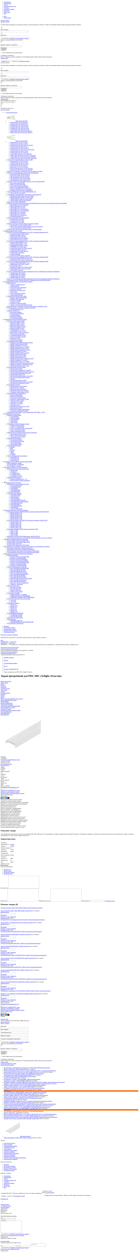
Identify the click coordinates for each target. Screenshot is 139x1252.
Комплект (3, 703)
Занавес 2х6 (13, 610)
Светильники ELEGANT (17, 441)
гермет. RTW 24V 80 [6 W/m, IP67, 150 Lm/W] (22, 155)
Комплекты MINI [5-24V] (17, 328)
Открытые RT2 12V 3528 (17, 222)
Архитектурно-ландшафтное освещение (15, 1157)
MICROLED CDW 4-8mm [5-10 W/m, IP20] (22, 196)
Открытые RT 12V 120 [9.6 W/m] (19, 125)
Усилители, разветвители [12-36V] (19, 392)
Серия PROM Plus (15, 490)
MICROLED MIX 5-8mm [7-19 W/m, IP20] (21, 197)
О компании (7, 2)
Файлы (3, 713)
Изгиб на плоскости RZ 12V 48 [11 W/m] (21, 168)
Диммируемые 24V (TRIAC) (18, 274)
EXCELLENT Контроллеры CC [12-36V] (21, 382)
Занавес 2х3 (13, 609)
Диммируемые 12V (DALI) (17, 276)
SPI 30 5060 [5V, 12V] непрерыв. (19, 209)
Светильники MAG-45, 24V (18, 434)
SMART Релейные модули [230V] (19, 348)
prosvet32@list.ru (49, 1192)
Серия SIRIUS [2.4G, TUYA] (18, 331)
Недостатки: (4, 901)
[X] (8, 798)
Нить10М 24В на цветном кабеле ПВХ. (21, 578)
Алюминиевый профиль (10, 1146)
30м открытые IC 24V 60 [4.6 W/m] (19, 177)
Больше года (7, 869)
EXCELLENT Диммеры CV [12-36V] (20, 370)
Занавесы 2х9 (14, 612)
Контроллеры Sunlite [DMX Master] (20, 409)
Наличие (3, 712)
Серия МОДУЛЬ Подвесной (18, 500)
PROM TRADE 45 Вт (16, 516)
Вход (5, 16)
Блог (5, 13)
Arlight (2, 767)
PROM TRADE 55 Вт (16, 517)
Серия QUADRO (15, 418)
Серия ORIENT (14, 419)
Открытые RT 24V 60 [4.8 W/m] (19, 123)
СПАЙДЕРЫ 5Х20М (16, 616)
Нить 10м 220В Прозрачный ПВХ (19, 568)
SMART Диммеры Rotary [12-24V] (19, 352)
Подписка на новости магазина (9, 634)
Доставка (6, 7)
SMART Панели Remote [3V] (18, 357)
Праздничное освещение (10, 1159)
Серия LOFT (13, 421)
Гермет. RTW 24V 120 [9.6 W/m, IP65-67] (21, 132)
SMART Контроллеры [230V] (18, 354)
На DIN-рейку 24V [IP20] (17, 252)
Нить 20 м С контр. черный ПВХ (19, 583)
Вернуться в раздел (6, 698)
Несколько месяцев (9, 872)
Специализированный (16, 294)
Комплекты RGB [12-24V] (17, 325)
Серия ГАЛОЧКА (15, 498)
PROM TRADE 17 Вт (16, 513)
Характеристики (5, 706)
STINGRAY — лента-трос (8, 643)
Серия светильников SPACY (8, 653)
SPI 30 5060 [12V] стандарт (17, 207)
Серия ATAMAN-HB (16, 485)
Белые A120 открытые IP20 (17, 184)
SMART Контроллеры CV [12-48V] (20, 361)
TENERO (13, 454)
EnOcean (12, 379)
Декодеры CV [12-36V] (16, 403)
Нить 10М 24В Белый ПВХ (17, 575)
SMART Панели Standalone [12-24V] (20, 350)
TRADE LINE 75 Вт (15, 527)
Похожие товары (5, 710)
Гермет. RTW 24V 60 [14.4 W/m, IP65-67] (21, 170)
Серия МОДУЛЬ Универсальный (19, 501)
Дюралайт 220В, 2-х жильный (18, 594)
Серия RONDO (14, 416)
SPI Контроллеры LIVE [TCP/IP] (19, 390)
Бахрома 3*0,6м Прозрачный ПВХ (19, 556)
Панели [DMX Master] (16, 395)
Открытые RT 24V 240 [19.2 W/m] (19, 129)
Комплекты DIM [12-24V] (17, 322)
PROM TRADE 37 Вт (16, 514)
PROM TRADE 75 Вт (16, 519)
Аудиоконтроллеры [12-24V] (18, 335)
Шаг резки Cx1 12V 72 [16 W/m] (19, 167)
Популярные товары (9, 627)
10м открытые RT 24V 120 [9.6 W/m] (20, 178)
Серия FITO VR (14, 458)
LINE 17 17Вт (14, 530)
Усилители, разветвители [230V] (19, 411)
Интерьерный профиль (16, 318)
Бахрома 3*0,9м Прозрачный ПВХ (19, 562)
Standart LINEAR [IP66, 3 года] (18, 242)
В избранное (4, 918)
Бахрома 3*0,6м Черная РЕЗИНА (19, 561)
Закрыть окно (4, 58)
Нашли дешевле (15, 792)
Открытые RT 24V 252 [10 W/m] (19, 152)
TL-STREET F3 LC (15, 474)
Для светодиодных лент (16, 309)
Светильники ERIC (15, 442)
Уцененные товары (9, 632)
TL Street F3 (13, 471)
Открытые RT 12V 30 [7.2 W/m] (19, 161)
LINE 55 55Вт (14, 535)
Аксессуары (4, 707)
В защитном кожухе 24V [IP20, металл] (21, 248)
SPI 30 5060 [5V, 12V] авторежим (19, 204)
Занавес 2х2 (13, 607)
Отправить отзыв (110, 901)
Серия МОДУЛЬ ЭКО (16, 503)
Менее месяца (8, 871)
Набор (2, 701)
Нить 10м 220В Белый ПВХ (18, 569)
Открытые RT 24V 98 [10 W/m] (18, 146)
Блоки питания (8, 1144)
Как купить (7, 12)
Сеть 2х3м (13, 601)
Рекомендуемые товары (10, 630)
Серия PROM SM (15, 491)
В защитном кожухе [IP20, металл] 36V (21, 258)
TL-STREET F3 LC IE (16, 476)
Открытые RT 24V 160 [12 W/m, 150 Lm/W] (22, 149)
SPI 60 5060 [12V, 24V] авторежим (19, 210)
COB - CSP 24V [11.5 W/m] (17, 193)
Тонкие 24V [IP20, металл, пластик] (20, 255)
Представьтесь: (86, 901)
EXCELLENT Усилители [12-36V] (19, 383)
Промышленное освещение (11, 1153)
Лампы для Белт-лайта (16, 591)
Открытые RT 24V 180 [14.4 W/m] (19, 128)
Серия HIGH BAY (15, 495)
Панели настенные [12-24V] (18, 337)
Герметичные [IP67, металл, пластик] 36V (21, 260)
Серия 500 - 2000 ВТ (16, 494)
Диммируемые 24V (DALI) (17, 277)
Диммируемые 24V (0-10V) (17, 273)
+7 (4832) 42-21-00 (6, 1206)
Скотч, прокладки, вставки (17, 293)
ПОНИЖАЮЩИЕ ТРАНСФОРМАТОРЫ (21, 622)
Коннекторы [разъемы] (16, 339)
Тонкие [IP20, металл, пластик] (18, 239)
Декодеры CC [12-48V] (16, 402)
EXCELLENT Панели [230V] (18, 380)
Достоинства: (4, 888)
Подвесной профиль (15, 316)
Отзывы (3, 709)
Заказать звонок (5, 20)
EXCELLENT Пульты (16, 368)
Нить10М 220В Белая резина (18, 571)
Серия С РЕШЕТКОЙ (16, 508)
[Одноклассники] (4, 798)
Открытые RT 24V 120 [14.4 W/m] (19, 148)
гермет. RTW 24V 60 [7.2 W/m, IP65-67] (21, 154)
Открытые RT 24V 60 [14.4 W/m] (19, 164)
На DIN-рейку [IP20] (16, 265)
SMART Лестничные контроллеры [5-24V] (22, 363)
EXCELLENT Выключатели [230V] (20, 377)
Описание (3, 704)
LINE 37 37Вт (14, 532)
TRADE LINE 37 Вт (15, 523)
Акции (6, 5)
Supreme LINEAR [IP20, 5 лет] (18, 244)
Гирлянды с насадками (16, 584)
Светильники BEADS (16, 440)
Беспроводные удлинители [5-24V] (20, 406)
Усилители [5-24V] (15, 338)
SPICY (12, 451)
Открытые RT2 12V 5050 (17, 219)
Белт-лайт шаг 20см (15, 587)
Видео (2, 714)
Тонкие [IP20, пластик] (16, 270)
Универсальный (14, 286)
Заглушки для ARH (15, 300)
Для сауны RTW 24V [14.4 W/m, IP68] (20, 228)
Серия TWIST (14, 422)
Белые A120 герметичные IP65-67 (19, 187)
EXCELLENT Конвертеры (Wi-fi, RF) (20, 373)
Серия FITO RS (14, 460)
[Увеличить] (21, 755)
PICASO (12, 450)
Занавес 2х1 (13, 604)
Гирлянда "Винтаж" (15, 590)
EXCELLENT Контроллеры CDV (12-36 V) (22, 371)
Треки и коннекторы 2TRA (17, 429)
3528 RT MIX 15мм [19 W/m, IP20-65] (20, 200)
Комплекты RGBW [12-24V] (18, 326)
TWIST (12, 453)
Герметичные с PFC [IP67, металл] (19, 264)
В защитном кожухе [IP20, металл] (19, 233)
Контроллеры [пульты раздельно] (19, 332)
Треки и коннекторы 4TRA (17, 431)
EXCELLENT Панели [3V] (17, 374)
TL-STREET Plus (15, 473)
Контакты (6, 10)
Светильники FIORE (16, 444)
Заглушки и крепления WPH (18, 303)
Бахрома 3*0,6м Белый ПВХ (18, 558)
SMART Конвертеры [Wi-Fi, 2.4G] (19, 366)
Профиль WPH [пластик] (17, 299)
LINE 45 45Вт (14, 533)
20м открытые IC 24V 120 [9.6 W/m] (20, 180)
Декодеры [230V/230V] (16, 396)
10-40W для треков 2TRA (17, 425)
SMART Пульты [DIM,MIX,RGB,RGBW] (21, 342)
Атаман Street (14, 470)
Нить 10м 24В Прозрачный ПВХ (19, 574)
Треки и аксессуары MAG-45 (18, 435)
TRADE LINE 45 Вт (15, 524)
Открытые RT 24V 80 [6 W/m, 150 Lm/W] (21, 145)
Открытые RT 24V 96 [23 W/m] (18, 165)
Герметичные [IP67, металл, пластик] (20, 268)
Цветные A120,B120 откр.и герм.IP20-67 (21, 190)
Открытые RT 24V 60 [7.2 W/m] (19, 143)
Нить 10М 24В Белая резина (18, 581)
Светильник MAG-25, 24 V (17, 437)
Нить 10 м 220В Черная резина (18, 572)
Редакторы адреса (15, 405)
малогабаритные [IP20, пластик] (19, 245)
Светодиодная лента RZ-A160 (9, 649)
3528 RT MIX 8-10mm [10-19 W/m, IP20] (21, 199)
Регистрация (7, 17)
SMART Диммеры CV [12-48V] (19, 360)
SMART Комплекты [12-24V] (18, 351)
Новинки (6, 626)
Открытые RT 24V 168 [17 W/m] (19, 151)
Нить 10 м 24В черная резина (18, 580)
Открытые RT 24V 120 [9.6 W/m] (19, 126)
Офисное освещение (9, 1156)
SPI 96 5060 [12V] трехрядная (18, 215)
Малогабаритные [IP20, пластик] (19, 238)
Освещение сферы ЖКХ (10, 1150)
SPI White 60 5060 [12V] (16, 216)
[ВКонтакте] (2, 798)
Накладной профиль (15, 312)
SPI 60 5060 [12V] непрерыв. (18, 212)
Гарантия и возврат (9, 9)
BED (11, 448)
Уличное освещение (9, 1152)
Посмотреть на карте (19, 1196)
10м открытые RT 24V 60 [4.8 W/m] (20, 174)
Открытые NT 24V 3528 (17, 220)
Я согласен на (15, 38)
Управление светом (9, 1147)
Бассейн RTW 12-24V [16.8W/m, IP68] (20, 225)
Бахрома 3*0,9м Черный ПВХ (18, 565)
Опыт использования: (7, 866)
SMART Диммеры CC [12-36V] (19, 345)
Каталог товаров (5, 109)
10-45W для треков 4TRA (17, 426)
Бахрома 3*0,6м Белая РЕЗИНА (19, 559)
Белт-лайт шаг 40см (15, 588)
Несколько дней (8, 873)
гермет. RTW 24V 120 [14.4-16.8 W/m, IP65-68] (23, 157)
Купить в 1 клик (15, 790)
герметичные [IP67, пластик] (18, 249)
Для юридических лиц (10, 6)
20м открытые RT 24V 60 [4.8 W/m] (20, 175)
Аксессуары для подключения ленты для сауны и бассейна (26, 226)
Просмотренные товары (7, 1065)
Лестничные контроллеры (17, 334)
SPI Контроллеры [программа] (18, 386)
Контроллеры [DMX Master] (18, 397)
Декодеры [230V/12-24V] (17, 400)
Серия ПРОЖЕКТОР (16, 506)
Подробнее (4, 915)
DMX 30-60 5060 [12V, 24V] (18, 206)
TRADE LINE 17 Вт (15, 522)
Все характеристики (6, 764)
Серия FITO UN (14, 457)
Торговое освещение (9, 1154)
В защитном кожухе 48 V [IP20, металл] (21, 267)
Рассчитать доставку (18, 793)
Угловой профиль (15, 315)
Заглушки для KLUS (16, 289)
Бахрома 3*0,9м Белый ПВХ (18, 564)
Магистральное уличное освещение (20, 480)
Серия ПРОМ (14, 507)
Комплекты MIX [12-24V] (17, 323)
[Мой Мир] (6, 798)
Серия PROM (14, 488)
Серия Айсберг (14, 497)
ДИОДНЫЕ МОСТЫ (16, 620)
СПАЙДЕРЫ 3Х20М (16, 614)
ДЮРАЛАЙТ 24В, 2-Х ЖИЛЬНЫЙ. (20, 596)
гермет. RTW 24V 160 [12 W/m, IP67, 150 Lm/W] (23, 158)
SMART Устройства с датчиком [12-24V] (21, 364)
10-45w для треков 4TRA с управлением (21, 428)
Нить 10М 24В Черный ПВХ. (18, 577)
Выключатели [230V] (16, 408)
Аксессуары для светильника (18, 287)
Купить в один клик (18, 1235)
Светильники (7, 1149)
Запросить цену (15, 1249)
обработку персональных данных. (19, 38)
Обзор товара (4, 700)
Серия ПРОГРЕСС (15, 504)
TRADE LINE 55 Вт (15, 526)
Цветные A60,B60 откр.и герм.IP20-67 (20, 188)
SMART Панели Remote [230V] (19, 344)
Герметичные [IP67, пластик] (18, 236)
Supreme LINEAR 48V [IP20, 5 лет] (19, 262)
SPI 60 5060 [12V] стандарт (17, 213)
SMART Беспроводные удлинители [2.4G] (22, 358)
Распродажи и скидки (10, 629)
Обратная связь (5, 1204)
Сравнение (13, 916)
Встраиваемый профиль (16, 313)
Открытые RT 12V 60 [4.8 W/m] (19, 122)
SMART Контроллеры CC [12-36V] (20, 347)
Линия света (13, 292)
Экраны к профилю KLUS (17, 284)
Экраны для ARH (15, 302)
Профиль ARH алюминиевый (18, 297)
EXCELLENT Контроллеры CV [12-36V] (21, 376)
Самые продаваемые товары (8, 1063)
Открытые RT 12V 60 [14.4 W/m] (19, 162)
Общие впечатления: (44, 901)
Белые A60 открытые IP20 (17, 183)
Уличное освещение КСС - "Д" (18, 479)
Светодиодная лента (9, 1143)
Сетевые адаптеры (15, 254)
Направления (7, 3)
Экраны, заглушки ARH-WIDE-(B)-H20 (21, 305)
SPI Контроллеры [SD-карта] (18, 389)
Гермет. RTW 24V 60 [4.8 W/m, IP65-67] (21, 131)
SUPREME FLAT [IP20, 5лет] (18, 247)
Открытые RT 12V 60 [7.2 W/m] (19, 142)
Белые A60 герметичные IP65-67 (19, 186)
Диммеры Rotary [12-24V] (17, 329)
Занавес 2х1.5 (14, 606)
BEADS (12, 447)
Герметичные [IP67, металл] (18, 235)
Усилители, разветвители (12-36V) (19, 399)
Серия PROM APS (15, 487)
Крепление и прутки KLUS (17, 290)
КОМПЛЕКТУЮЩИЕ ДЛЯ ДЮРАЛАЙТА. (22, 597)
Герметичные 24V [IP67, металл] (19, 251)
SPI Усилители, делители (17, 387)
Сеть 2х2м (13, 600)
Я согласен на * (15, 1234)
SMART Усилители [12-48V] (18, 355)
